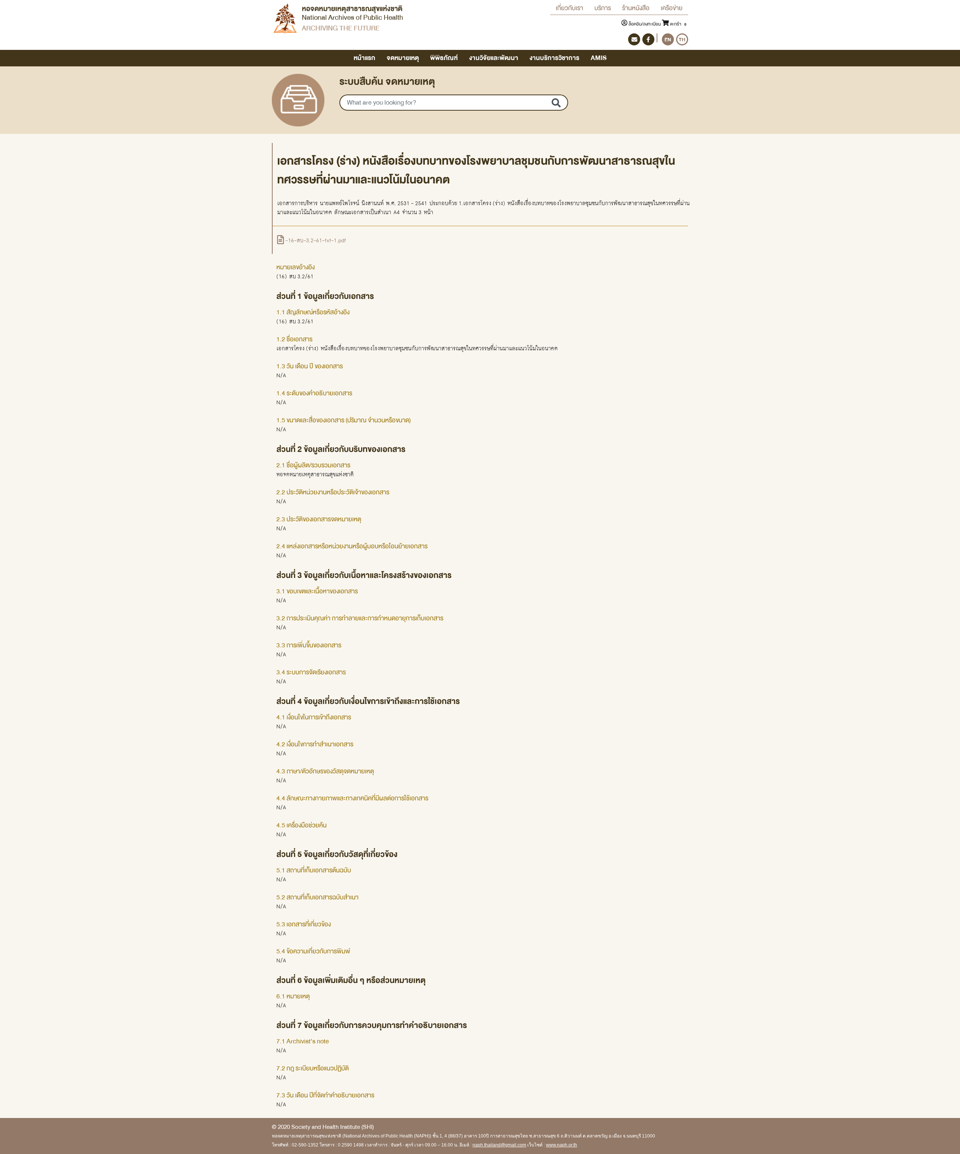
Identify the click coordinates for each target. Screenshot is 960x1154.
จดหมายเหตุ (403, 58)
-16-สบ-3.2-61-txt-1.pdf (315, 240)
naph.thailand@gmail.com (499, 1145)
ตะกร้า (677, 24)
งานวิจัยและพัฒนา (493, 58)
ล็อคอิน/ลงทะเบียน (644, 24)
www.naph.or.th (561, 1145)
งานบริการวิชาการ (554, 58)
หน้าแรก (364, 58)
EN (667, 39)
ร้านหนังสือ (636, 8)
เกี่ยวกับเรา (569, 8)
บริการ (602, 8)
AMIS (599, 58)
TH (682, 39)
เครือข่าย (671, 8)
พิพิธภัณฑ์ (444, 58)
